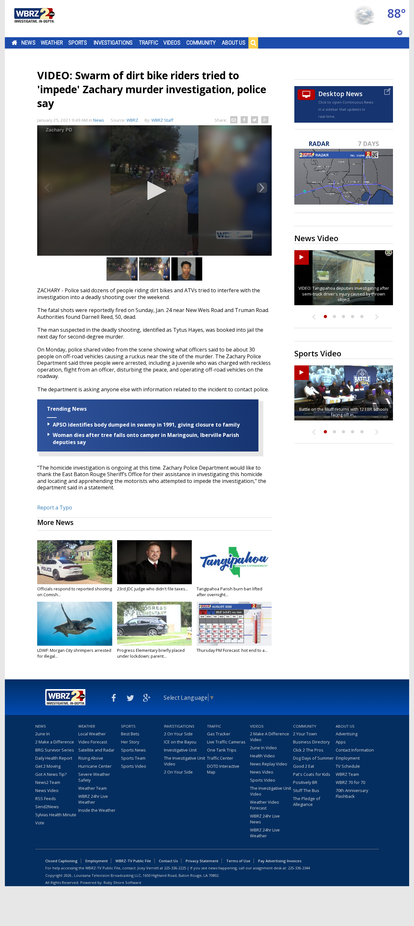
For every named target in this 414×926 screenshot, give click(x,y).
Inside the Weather (96, 810)
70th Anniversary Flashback (352, 793)
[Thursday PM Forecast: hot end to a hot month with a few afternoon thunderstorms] (234, 624)
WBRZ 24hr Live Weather (93, 799)
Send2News (47, 806)
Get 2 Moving (47, 766)
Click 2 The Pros (308, 750)
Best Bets (130, 734)
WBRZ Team (347, 774)
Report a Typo (54, 507)
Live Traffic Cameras (226, 742)
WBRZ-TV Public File (133, 860)
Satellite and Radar (96, 750)
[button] (154, 190)
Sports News (133, 750)
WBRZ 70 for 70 (350, 782)
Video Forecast (92, 742)
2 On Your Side (178, 734)
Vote (39, 823)
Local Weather (92, 734)
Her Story (130, 742)
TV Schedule (348, 766)
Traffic (148, 42)
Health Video (262, 756)
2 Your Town (305, 734)
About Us (233, 42)
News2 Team (47, 782)
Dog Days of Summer (313, 758)
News (28, 42)
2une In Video (263, 748)
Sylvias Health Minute (55, 815)
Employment (348, 758)
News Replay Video (268, 764)
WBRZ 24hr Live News (265, 819)
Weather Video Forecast (264, 805)
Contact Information (355, 750)
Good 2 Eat (303, 766)
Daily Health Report (53, 758)
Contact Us (168, 860)
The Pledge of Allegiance (306, 801)
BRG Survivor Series (54, 750)
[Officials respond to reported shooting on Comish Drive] (74, 562)
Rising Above (90, 758)
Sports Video (133, 766)
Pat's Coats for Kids (311, 774)
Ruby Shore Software (122, 882)
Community (201, 42)
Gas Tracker (218, 734)
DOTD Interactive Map (223, 769)
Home (14, 42)
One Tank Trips (221, 750)
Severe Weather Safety (94, 777)
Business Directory (311, 742)
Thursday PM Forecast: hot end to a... (232, 650)
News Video (47, 790)
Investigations (113, 42)
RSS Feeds (45, 798)
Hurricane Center (95, 766)
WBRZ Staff (162, 120)
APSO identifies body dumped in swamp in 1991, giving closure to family (146, 424)
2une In (42, 734)
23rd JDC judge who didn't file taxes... (152, 589)
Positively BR (305, 782)
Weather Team (92, 788)
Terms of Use (238, 860)
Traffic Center (220, 758)
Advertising (346, 734)
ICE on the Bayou (180, 742)
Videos (171, 42)
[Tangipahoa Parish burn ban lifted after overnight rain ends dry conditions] (234, 562)
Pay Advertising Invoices (279, 860)
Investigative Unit (180, 750)
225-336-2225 (175, 867)
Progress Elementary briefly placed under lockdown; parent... (151, 653)
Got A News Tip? (51, 774)
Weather (52, 42)
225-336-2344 (299, 867)
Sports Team (133, 758)
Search (253, 42)
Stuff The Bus (306, 790)
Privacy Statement (202, 860)
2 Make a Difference (54, 742)
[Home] (34, 18)
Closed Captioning (61, 860)
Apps (341, 742)
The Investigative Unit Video (184, 761)
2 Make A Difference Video (269, 736)
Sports (77, 42)
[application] (154, 191)
